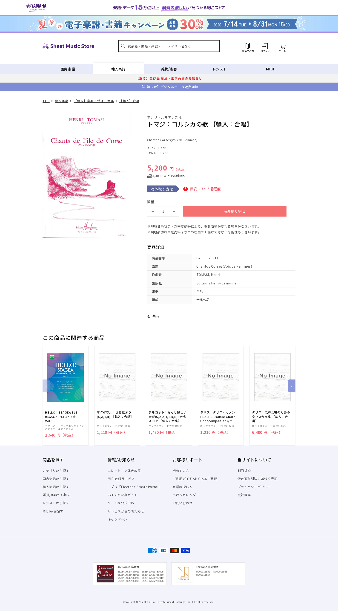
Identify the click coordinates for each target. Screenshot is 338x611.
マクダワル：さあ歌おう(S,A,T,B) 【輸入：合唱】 (115, 414)
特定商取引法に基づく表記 (258, 478)
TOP (46, 100)
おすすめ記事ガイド (123, 494)
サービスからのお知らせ (126, 511)
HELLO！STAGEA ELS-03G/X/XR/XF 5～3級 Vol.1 (62, 416)
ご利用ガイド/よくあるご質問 (194, 478)
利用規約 (244, 470)
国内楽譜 (68, 69)
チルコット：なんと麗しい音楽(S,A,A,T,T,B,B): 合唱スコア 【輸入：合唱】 (167, 416)
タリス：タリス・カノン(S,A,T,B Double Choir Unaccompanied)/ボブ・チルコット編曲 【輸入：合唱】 (218, 416)
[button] (169, 46)
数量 (151, 201)
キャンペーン (118, 519)
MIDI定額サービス (121, 478)
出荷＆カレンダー (185, 494)
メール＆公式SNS (121, 503)
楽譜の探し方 (182, 486)
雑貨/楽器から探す (57, 494)
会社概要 (244, 494)
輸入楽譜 (118, 69)
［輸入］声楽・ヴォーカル (94, 100)
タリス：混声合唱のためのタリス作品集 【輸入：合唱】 (271, 416)
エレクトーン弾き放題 (124, 470)
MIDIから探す (53, 511)
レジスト (219, 69)
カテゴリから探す (56, 470)
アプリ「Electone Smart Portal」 (135, 486)
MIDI (270, 69)
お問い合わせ (182, 503)
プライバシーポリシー (254, 486)
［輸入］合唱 (129, 100)
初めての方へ (182, 470)
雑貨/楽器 (169, 69)
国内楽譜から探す (56, 478)
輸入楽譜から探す (56, 486)
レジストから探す (56, 503)
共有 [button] (155, 316)
